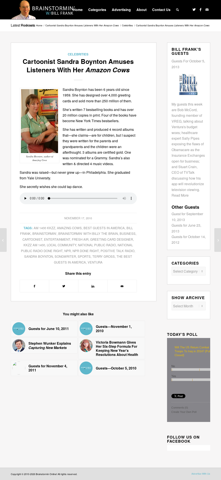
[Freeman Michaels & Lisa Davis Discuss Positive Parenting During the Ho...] (3, 240)
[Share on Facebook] (34, 286)
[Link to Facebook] (200, 9)
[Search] (177, 9)
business (128, 233)
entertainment (57, 239)
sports (84, 256)
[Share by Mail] (121, 286)
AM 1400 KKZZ (44, 228)
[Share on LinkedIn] (92, 286)
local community (61, 245)
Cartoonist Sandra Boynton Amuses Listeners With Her (82, 25)
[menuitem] (77, 9)
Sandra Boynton (38, 256)
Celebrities (78, 54)
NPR (67, 250)
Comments (179, 407)
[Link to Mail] (207, 9)
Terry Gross (103, 256)
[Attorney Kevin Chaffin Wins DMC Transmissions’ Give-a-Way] (217, 240)
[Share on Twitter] (63, 286)
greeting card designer (111, 239)
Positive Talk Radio (117, 250)
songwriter (65, 256)
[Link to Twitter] (194, 9)
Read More (180, 195)
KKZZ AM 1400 (34, 245)
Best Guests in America (104, 228)
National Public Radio (97, 245)
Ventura (95, 262)
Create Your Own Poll (184, 412)
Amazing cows (69, 228)
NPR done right (86, 250)
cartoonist (32, 239)
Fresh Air (80, 239)
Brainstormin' (44, 233)
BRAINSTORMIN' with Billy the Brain (88, 233)
